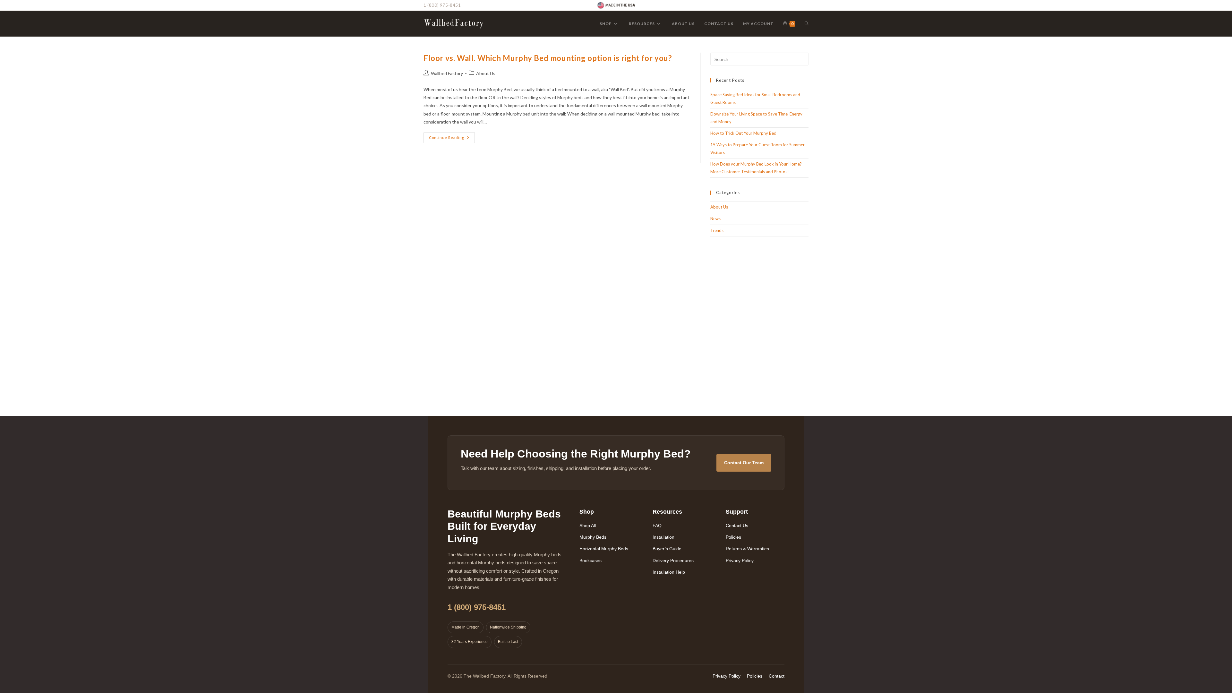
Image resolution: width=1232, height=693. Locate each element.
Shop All (587, 525)
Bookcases (590, 560)
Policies (733, 537)
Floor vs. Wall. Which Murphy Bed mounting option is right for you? (548, 58)
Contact (776, 676)
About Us (485, 73)
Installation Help (669, 572)
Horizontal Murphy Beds (603, 548)
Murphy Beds (592, 537)
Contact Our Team (744, 462)
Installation (663, 537)
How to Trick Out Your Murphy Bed (743, 133)
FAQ (657, 525)
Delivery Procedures (673, 560)
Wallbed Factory (447, 73)
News (715, 218)
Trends (716, 230)
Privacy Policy (740, 560)
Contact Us (737, 525)
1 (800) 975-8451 (442, 5)
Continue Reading (452, 139)
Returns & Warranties (747, 548)
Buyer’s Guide (667, 548)
